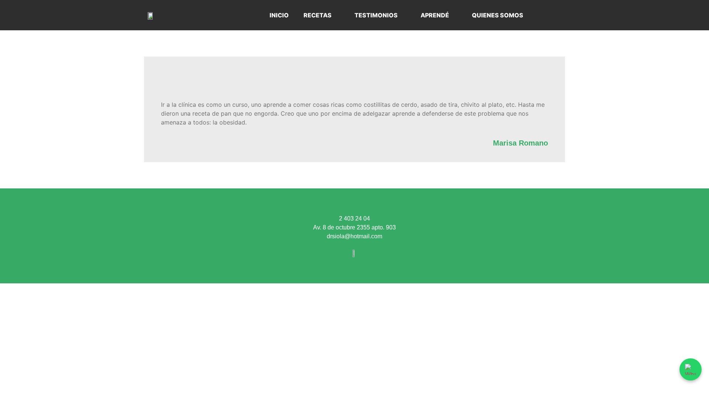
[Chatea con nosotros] (690, 369)
